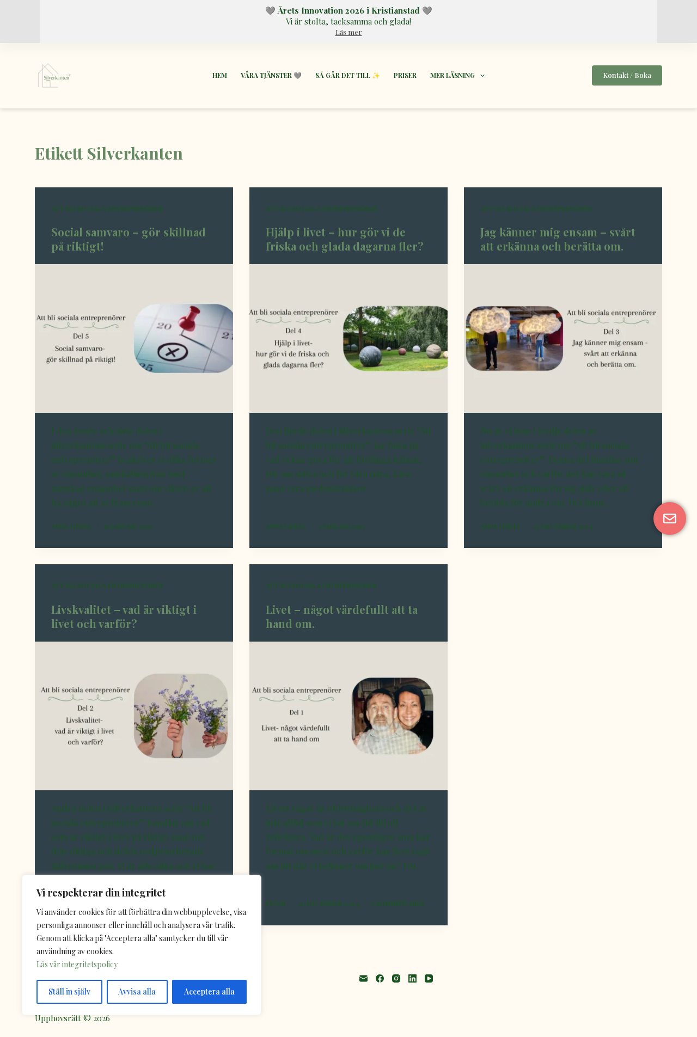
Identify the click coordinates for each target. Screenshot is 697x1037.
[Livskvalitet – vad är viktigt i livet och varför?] (134, 716)
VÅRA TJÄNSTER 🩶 (271, 75)
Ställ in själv (69, 991)
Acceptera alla (209, 991)
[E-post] (363, 978)
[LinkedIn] (412, 978)
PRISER (405, 75)
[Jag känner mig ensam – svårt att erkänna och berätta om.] (563, 338)
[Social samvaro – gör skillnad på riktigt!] (134, 338)
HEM (219, 75)
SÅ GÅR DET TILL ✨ (347, 75)
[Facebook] (380, 978)
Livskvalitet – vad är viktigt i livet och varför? (124, 616)
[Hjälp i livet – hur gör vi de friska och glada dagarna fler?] (348, 338)
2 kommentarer (398, 903)
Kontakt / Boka (627, 75)
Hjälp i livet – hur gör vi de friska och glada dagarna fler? (345, 238)
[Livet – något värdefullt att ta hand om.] (348, 716)
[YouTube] (429, 978)
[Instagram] (396, 978)
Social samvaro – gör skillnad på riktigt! (128, 238)
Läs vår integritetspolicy (77, 964)
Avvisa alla (137, 991)
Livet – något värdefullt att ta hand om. (342, 616)
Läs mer (348, 31)
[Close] (249, 883)
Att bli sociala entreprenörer (107, 208)
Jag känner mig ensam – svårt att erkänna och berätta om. (557, 238)
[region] (141, 945)
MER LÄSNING (452, 75)
